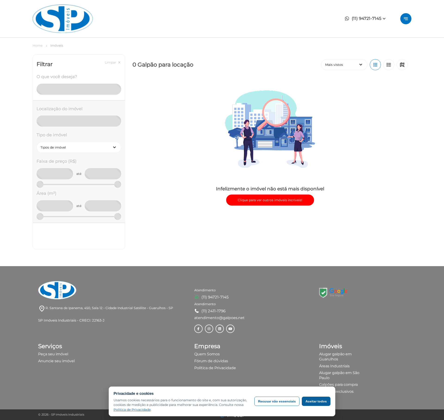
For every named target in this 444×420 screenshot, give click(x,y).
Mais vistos (344, 64)
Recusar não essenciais (277, 401)
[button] (366, 19)
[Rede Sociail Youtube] (230, 328)
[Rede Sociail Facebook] (198, 328)
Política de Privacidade (215, 368)
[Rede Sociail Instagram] (209, 328)
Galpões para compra (338, 384)
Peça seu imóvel (53, 354)
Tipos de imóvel (80, 147)
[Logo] (63, 19)
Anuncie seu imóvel (56, 361)
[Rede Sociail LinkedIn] (220, 328)
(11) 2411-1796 (213, 311)
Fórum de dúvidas (211, 361)
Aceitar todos (316, 401)
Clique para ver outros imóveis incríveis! (270, 200)
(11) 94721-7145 (215, 297)
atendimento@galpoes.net (219, 318)
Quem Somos (207, 354)
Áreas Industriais (334, 366)
